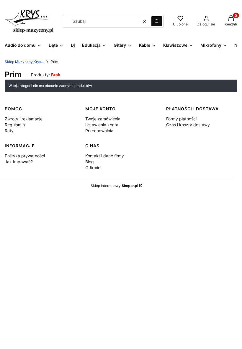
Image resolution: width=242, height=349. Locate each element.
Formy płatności (181, 118)
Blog (89, 161)
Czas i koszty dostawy (188, 124)
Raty (9, 130)
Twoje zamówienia (102, 118)
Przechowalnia (99, 130)
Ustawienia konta (101, 124)
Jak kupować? (19, 161)
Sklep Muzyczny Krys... (24, 61)
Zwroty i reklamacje (23, 118)
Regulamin (15, 124)
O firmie (92, 167)
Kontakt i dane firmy (104, 155)
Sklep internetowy (114, 185)
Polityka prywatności (25, 155)
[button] (156, 21)
